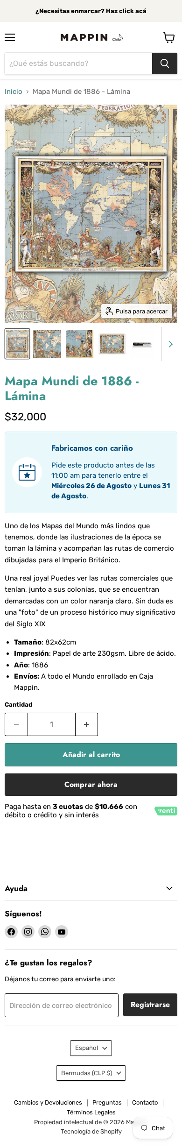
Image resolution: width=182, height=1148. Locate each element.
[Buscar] (164, 63)
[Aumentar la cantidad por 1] (87, 724)
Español (86, 1047)
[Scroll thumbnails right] (168, 344)
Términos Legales (91, 1112)
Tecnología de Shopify (91, 1131)
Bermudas (86, 1073)
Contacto (145, 1102)
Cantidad (18, 704)
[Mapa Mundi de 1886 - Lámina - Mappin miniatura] (112, 344)
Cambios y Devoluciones (48, 1102)
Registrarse (150, 1004)
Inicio (13, 92)
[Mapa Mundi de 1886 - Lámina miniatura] (17, 344)
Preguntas (107, 1102)
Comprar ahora (91, 784)
